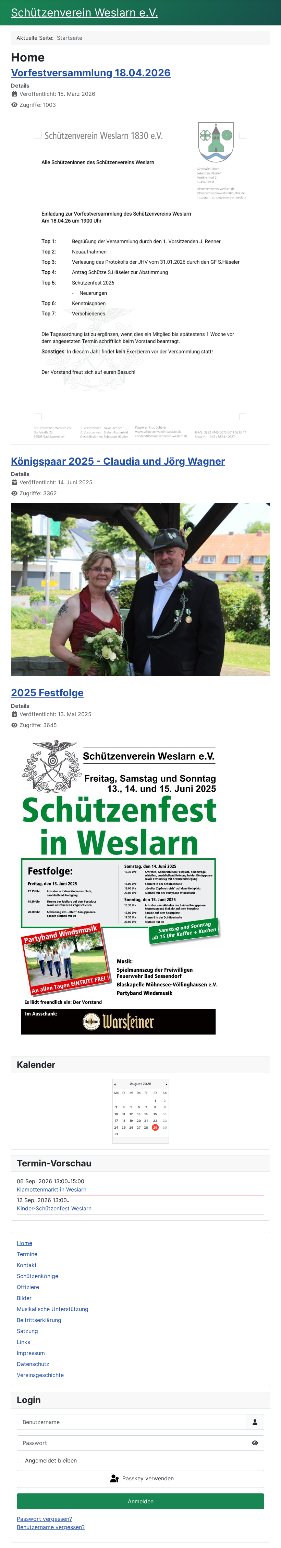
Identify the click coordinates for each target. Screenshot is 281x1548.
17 (116, 1120)
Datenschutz (33, 1363)
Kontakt (27, 1265)
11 (123, 1114)
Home (24, 1243)
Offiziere (28, 1287)
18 (123, 1120)
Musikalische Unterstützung (52, 1309)
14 (146, 1114)
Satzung (27, 1330)
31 (116, 1134)
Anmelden (141, 1501)
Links (23, 1341)
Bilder (24, 1298)
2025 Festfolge (47, 693)
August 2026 (140, 1084)
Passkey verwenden (147, 1478)
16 (165, 1114)
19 (131, 1120)
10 (116, 1114)
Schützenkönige (37, 1276)
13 (138, 1114)
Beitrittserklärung (39, 1320)
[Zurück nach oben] (269, 1535)
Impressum (31, 1352)
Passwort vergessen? (44, 1518)
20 (139, 1120)
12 (131, 1114)
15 (155, 1114)
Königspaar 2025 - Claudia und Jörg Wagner (118, 461)
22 (155, 1120)
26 (131, 1127)
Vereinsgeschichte (40, 1374)
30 (165, 1127)
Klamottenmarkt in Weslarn (51, 1189)
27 (138, 1127)
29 (155, 1127)
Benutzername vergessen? (51, 1527)
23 (165, 1120)
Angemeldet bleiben (51, 1460)
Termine (27, 1254)
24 (116, 1127)
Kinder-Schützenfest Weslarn (54, 1208)
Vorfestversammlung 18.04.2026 (91, 73)
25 (124, 1127)
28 (146, 1127)
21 (146, 1120)
